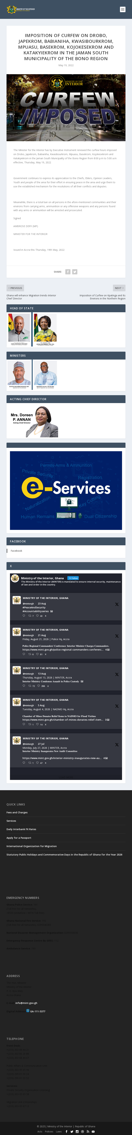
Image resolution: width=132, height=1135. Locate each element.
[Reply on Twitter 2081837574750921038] (25, 763)
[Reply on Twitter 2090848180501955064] (25, 654)
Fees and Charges (17, 812)
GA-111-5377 (37, 1011)
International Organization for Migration (32, 846)
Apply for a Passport (19, 837)
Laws (59, 1131)
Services (11, 820)
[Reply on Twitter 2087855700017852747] (25, 686)
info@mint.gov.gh (26, 1003)
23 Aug (42, 603)
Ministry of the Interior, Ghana (46, 598)
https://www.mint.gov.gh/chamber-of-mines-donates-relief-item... (63, 719)
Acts (39, 1131)
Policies (49, 1131)
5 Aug (41, 705)
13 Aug (42, 673)
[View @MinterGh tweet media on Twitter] (52, 611)
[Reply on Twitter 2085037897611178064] (25, 724)
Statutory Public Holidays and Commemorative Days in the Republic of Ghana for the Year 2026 (64, 854)
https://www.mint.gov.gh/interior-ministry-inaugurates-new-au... (62, 758)
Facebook (16, 550)
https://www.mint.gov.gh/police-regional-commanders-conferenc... (63, 649)
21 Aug (42, 635)
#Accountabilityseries (36, 611)
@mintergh (28, 603)
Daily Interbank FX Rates (21, 829)
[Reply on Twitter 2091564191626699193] (25, 616)
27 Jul (41, 743)
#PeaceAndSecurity (34, 607)
